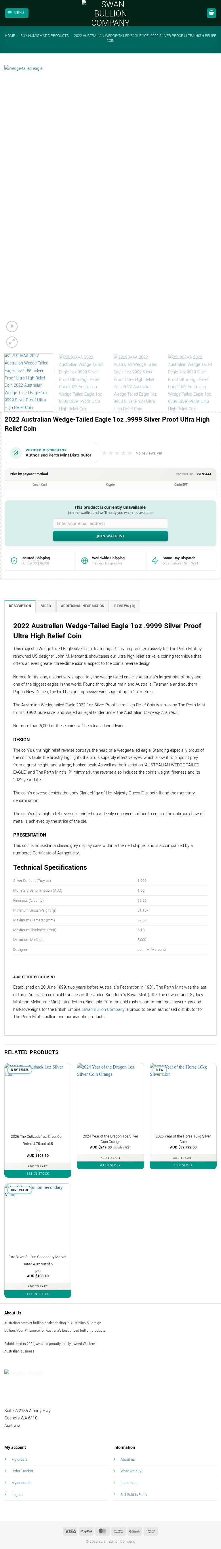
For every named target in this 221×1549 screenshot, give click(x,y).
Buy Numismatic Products (44, 35)
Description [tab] (20, 606)
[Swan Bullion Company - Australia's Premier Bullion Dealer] (110, 13)
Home (10, 35)
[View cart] (211, 13)
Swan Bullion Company (103, 1010)
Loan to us (129, 1483)
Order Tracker (22, 1471)
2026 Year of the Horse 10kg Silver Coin (183, 1139)
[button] (17, 13)
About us (128, 1459)
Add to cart (38, 1166)
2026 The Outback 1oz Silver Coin (37, 1136)
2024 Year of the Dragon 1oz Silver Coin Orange (110, 1139)
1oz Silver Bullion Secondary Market (37, 1257)
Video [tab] (46, 606)
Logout (17, 1494)
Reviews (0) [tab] (125, 606)
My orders (19, 1459)
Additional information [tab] (82, 606)
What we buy (131, 1471)
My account (21, 1483)
